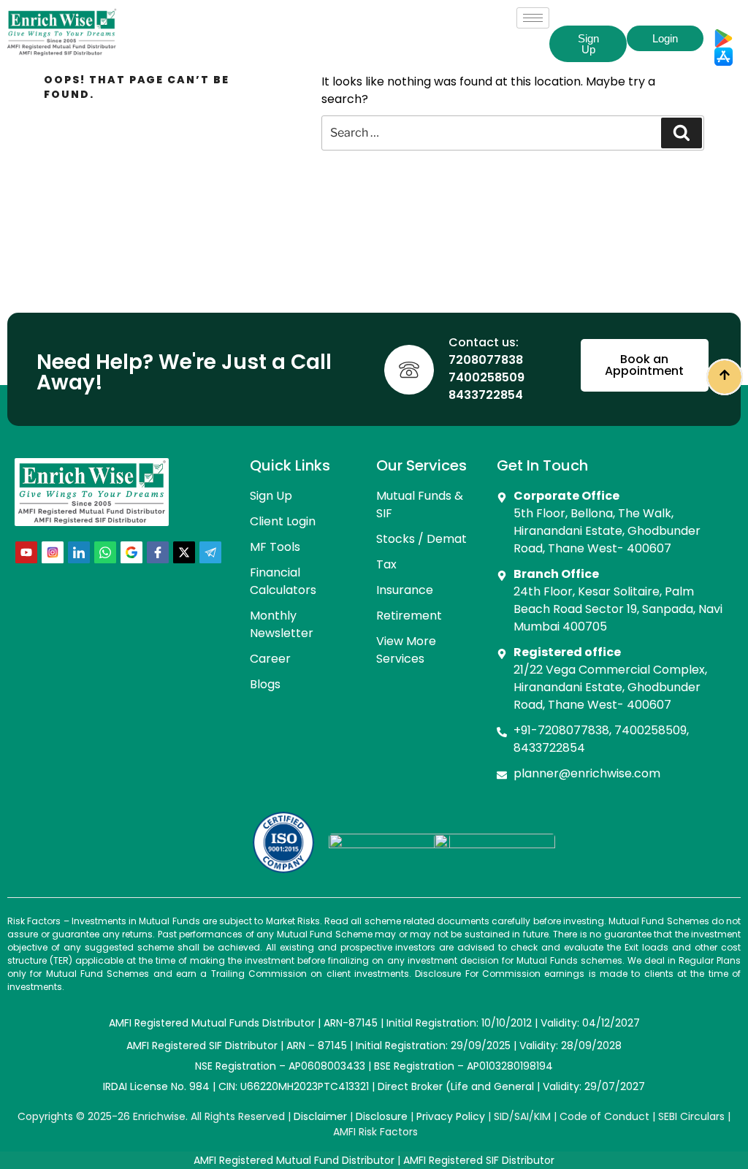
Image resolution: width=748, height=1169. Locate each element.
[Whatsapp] (105, 552)
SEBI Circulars (691, 1116)
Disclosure (382, 1116)
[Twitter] (184, 552)
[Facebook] (158, 552)
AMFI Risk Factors (375, 1131)
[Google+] (131, 552)
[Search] (681, 133)
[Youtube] (26, 552)
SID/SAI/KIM (522, 1116)
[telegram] (210, 552)
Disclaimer (320, 1116)
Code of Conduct (604, 1116)
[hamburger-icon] (532, 17)
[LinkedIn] (79, 552)
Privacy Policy (450, 1116)
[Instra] (53, 552)
